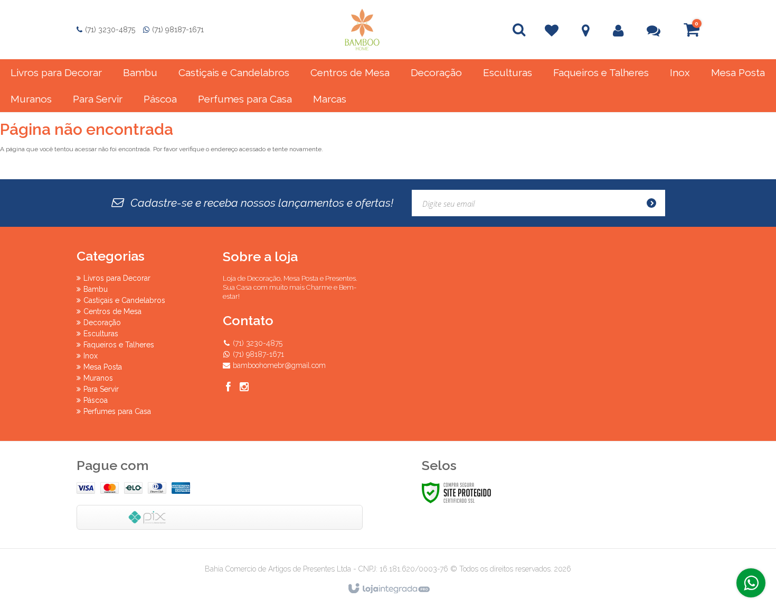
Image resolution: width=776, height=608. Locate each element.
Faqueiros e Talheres (118, 344)
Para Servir (101, 389)
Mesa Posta (102, 367)
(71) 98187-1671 (178, 29)
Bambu (95, 289)
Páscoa (95, 400)
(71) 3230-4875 (110, 29)
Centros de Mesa (112, 311)
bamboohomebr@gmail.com (279, 365)
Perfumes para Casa (117, 411)
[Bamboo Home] (362, 29)
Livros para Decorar (116, 278)
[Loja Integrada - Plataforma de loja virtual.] (388, 589)
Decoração (102, 322)
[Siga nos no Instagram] (244, 388)
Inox (90, 356)
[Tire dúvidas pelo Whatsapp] (750, 582)
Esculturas (100, 333)
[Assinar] (654, 203)
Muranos (98, 378)
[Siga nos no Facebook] (228, 388)
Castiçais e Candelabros (124, 300)
